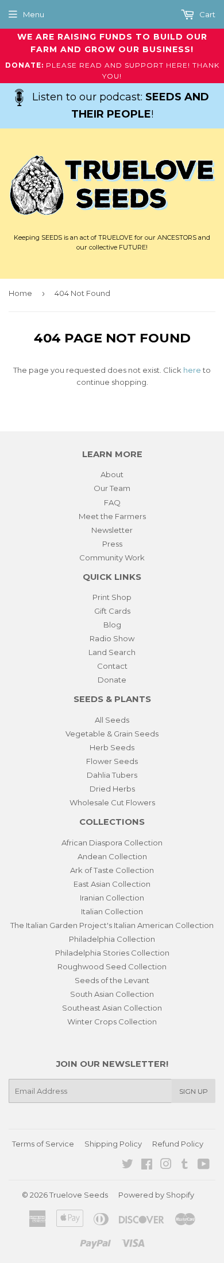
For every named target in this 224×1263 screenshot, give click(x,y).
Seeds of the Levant (112, 980)
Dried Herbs (112, 788)
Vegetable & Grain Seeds (112, 733)
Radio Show (112, 638)
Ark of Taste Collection (112, 870)
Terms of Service (43, 1143)
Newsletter (112, 530)
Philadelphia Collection (112, 939)
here (192, 370)
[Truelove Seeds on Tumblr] (184, 1165)
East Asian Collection (112, 883)
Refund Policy (177, 1143)
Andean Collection (112, 856)
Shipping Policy (113, 1143)
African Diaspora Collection (112, 842)
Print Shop (112, 597)
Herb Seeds (112, 747)
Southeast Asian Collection (112, 1007)
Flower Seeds (112, 761)
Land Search (112, 652)
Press (112, 543)
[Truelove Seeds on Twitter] (127, 1165)
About (112, 474)
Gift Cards (112, 610)
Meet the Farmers (112, 516)
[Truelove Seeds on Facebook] (147, 1165)
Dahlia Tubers (112, 774)
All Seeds (112, 719)
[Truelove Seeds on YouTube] (204, 1165)
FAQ (112, 502)
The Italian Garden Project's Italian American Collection (112, 925)
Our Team (112, 488)
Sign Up (193, 1091)
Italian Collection (112, 911)
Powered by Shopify (156, 1194)
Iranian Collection (112, 897)
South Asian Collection (112, 994)
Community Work (112, 557)
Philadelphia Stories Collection (112, 952)
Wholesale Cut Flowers (112, 802)
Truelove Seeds (78, 1194)
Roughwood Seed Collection (112, 966)
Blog (112, 624)
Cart (206, 14)
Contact (112, 666)
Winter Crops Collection (112, 1021)
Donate (112, 679)
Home (20, 293)
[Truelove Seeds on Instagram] (166, 1165)
